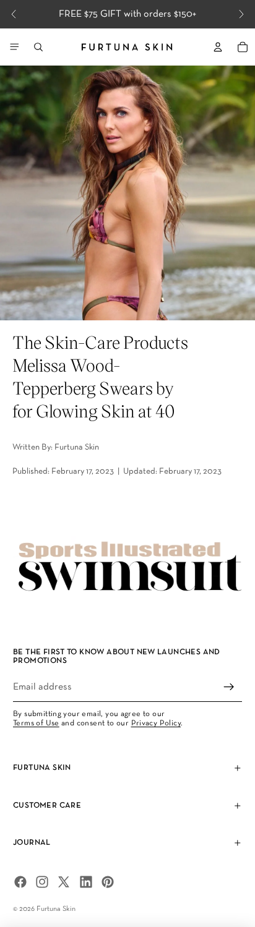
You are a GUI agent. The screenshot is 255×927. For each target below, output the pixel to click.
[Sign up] (229, 687)
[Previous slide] (13, 14)
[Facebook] (20, 881)
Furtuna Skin (56, 909)
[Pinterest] (107, 881)
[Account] (217, 47)
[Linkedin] (86, 881)
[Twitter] (63, 881)
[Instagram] (42, 881)
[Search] (38, 47)
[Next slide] (241, 14)
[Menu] (14, 47)
